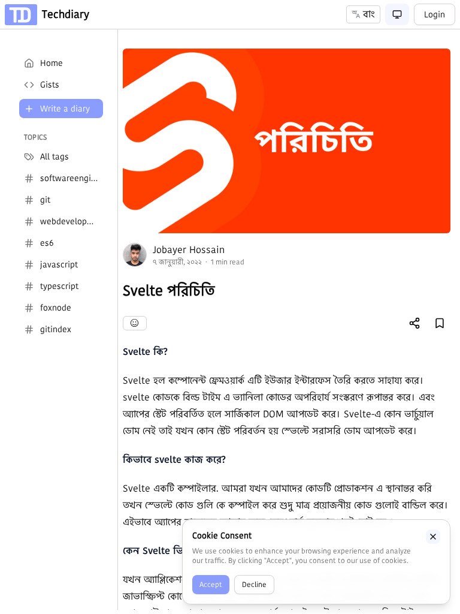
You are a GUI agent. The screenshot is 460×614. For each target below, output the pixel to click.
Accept (210, 584)
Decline (254, 584)
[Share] (414, 323)
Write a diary (65, 109)
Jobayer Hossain (189, 250)
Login (434, 14)
